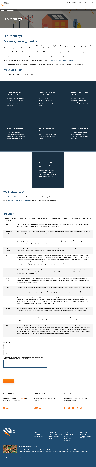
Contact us (82, 428)
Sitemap (28, 457)
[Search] (93, 2)
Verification (6, 370)
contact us (22, 398)
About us (66, 428)
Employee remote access (36, 457)
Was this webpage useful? (9, 342)
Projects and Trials (13, 197)
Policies (36, 428)
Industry (51, 428)
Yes (7, 347)
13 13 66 (37, 408)
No (7, 353)
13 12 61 (7, 408)
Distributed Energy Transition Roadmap (62, 60)
